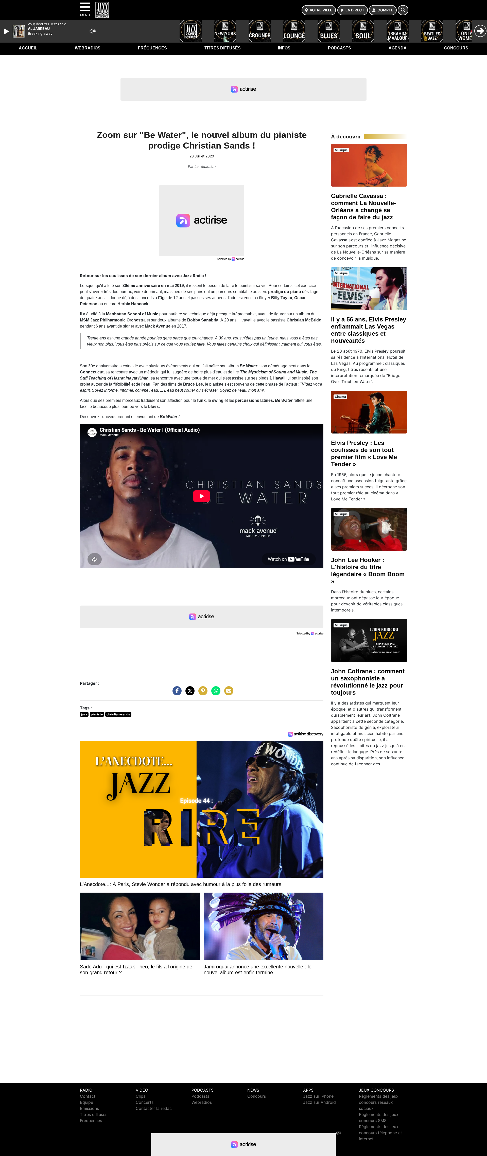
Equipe (86, 1102)
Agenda (398, 48)
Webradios (87, 48)
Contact (87, 1096)
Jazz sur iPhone (318, 1096)
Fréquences (152, 48)
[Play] (7, 31)
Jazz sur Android (319, 1102)
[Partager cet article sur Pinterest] (201, 693)
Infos (284, 48)
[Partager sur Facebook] (176, 693)
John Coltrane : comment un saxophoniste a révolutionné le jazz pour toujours (368, 682)
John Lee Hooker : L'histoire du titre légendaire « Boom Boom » (368, 570)
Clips (140, 1096)
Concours (456, 48)
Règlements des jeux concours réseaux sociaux (378, 1102)
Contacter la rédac (154, 1108)
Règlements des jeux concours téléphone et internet (380, 1132)
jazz (84, 714)
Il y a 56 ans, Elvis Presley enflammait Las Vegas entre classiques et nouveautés (368, 330)
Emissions (89, 1108)
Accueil (28, 48)
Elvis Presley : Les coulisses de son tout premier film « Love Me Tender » (364, 453)
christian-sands (118, 714)
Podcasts (339, 48)
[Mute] (92, 31)
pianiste (97, 714)
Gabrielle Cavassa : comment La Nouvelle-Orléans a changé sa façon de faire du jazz (363, 206)
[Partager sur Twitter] (189, 693)
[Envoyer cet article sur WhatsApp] (214, 693)
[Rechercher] (403, 10)
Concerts (144, 1102)
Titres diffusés (222, 48)
